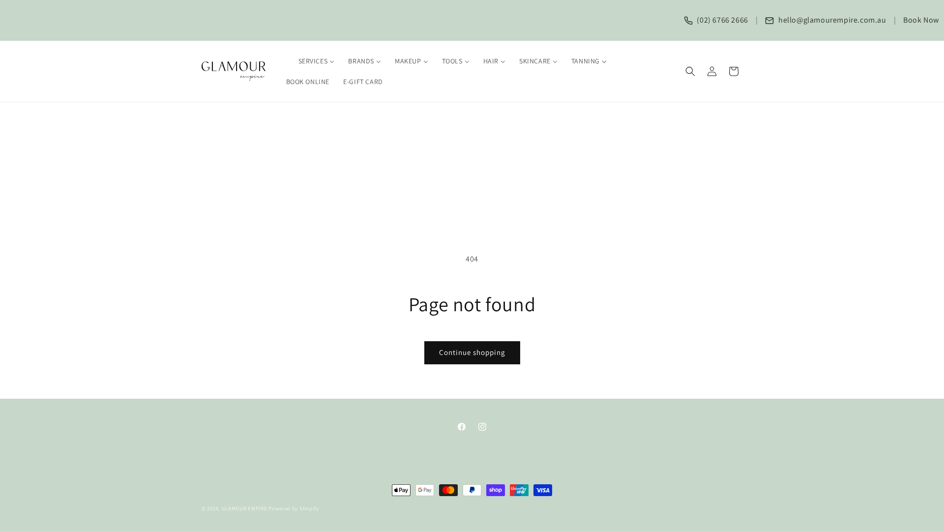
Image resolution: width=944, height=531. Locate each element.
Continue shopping (472, 352)
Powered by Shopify (293, 508)
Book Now (921, 20)
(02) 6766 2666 (721, 20)
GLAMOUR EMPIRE (244, 508)
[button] (690, 71)
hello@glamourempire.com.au (831, 20)
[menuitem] (310, 61)
